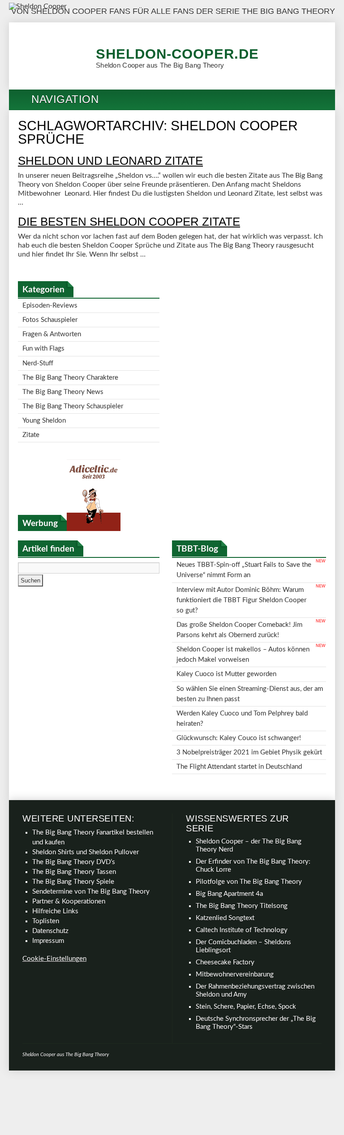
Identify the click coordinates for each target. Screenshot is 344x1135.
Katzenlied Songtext (225, 880)
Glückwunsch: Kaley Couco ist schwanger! (238, 703)
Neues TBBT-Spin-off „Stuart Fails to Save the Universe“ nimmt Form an (243, 554)
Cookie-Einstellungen (54, 921)
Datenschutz (50, 893)
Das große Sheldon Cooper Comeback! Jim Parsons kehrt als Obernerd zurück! (239, 607)
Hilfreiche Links (55, 873)
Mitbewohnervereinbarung (235, 937)
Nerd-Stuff (37, 356)
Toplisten (45, 883)
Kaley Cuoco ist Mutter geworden (226, 646)
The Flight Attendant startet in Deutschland (239, 729)
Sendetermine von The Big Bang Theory (91, 854)
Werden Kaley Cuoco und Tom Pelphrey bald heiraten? (242, 686)
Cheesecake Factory (225, 924)
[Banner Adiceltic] (93, 514)
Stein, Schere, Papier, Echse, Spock (246, 969)
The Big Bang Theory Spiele (73, 844)
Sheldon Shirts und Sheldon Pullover (85, 814)
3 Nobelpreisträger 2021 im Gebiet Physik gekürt (249, 716)
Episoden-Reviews (49, 304)
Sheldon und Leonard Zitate (110, 160)
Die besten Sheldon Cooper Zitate (129, 221)
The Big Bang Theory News (62, 382)
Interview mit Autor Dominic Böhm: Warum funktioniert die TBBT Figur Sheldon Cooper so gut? (241, 581)
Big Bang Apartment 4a (229, 856)
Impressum (48, 903)
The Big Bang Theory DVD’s (73, 824)
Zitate (30, 421)
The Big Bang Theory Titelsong (242, 868)
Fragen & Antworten (51, 330)
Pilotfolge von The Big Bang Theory (249, 844)
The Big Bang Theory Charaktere (70, 369)
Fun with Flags (43, 343)
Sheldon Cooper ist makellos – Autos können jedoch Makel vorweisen (243, 629)
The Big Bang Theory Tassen (74, 834)
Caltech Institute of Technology (242, 892)
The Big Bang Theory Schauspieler (72, 395)
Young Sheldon (44, 408)
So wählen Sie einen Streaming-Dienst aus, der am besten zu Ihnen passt (249, 664)
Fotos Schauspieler (49, 317)
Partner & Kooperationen (68, 864)
